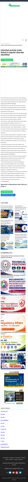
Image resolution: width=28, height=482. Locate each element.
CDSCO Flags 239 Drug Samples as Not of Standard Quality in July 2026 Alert (20, 222)
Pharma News (6, 43)
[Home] (14, 5)
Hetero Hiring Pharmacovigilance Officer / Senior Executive (13, 294)
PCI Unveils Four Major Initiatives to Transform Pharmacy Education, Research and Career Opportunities (5, 237)
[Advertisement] (14, 23)
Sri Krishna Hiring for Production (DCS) (9, 351)
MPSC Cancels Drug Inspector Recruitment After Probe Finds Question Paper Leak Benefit (7, 207)
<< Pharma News (5, 181)
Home (2, 43)
